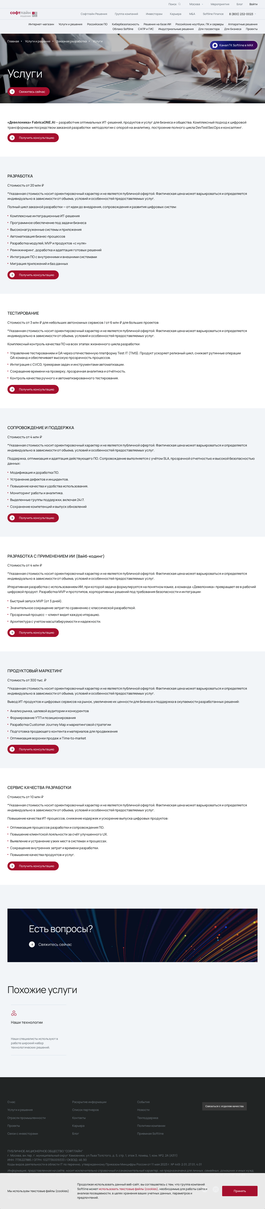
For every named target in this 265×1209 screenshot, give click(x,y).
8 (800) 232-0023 (241, 14)
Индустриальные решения (176, 29)
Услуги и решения (70, 24)
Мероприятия (220, 4)
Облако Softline (123, 29)
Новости (143, 1110)
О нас (11, 1102)
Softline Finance (213, 13)
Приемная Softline (150, 1133)
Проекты (252, 29)
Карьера (175, 13)
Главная (13, 41)
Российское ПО (97, 24)
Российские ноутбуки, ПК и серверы (200, 24)
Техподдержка (147, 1118)
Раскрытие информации (89, 1102)
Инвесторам (154, 13)
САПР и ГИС (146, 29)
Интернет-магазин (41, 24)
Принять (240, 1191)
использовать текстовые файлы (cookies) (128, 1189)
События (143, 1102)
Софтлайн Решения (94, 13)
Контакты (79, 1118)
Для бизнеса (232, 29)
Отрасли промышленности (26, 1118)
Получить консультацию (36, 138)
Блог (240, 4)
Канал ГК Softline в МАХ (236, 45)
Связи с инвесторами (22, 1133)
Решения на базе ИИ (157, 24)
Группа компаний (126, 13)
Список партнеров (85, 1110)
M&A (192, 13)
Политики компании (151, 1126)
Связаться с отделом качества (224, 1106)
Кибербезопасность (125, 24)
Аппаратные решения (243, 24)
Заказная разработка (71, 41)
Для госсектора (209, 29)
